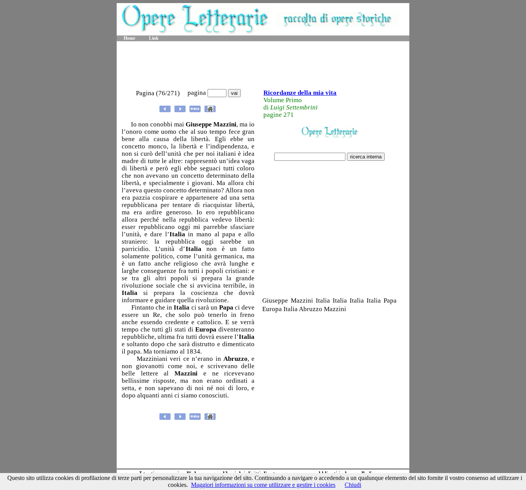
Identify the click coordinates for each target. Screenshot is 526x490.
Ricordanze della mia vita (300, 92)
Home (129, 38)
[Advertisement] (263, 65)
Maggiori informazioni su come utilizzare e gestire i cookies (263, 485)
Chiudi (353, 485)
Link (154, 38)
